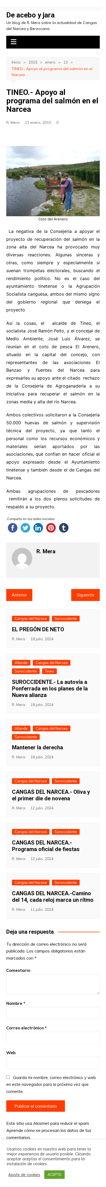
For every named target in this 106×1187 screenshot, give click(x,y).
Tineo (49, 671)
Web (10, 1052)
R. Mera (13, 122)
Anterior (19, 594)
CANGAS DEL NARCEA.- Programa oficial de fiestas (46, 845)
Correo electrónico (26, 1027)
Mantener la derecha (37, 747)
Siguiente (85, 594)
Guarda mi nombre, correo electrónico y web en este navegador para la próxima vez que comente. (51, 1084)
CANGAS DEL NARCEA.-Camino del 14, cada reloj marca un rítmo (52, 896)
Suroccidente (66, 618)
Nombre (15, 1003)
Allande (21, 662)
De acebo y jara (30, 15)
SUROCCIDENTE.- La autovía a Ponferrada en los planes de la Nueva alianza (50, 688)
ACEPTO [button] (54, 1174)
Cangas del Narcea (31, 618)
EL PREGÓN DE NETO (38, 629)
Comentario (18, 970)
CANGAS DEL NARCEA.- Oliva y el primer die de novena (51, 795)
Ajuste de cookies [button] (24, 1174)
